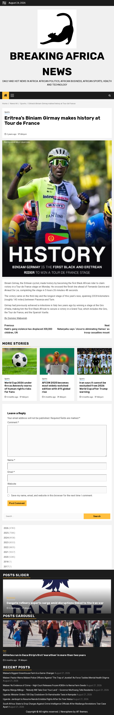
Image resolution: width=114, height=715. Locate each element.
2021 (6, 552)
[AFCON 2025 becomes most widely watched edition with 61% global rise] (57, 361)
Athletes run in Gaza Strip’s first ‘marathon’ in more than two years (44, 655)
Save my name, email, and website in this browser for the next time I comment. (51, 495)
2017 (6, 566)
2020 (6, 557)
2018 (6, 561)
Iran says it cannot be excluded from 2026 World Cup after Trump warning (93, 387)
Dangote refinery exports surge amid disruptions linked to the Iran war (55, 603)
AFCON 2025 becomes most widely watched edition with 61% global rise (56, 387)
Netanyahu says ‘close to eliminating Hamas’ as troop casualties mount (83, 329)
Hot (4, 651)
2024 (6, 537)
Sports (7, 112)
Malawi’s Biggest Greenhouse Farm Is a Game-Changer (28, 673)
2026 (6, 528)
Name (11, 460)
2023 (6, 542)
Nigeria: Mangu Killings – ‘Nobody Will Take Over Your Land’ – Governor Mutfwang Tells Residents (48, 690)
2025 (6, 533)
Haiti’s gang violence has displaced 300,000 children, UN (28, 329)
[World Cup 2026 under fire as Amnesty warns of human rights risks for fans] (19, 361)
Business (11, 598)
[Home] (5, 96)
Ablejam (23, 134)
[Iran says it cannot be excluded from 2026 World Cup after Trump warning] (94, 361)
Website (11, 483)
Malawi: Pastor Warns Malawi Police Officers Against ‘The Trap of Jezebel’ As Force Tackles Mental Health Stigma (56, 678)
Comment (13, 422)
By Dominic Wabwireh (15, 318)
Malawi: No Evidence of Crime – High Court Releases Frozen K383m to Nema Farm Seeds (44, 685)
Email (11, 472)
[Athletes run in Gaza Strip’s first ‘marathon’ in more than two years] (57, 633)
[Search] (109, 95)
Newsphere (67, 711)
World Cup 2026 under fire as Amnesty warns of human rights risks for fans (18, 387)
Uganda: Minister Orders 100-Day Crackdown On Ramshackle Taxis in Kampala (39, 694)
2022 (6, 547)
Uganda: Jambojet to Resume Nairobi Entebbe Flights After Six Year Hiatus (38, 699)
